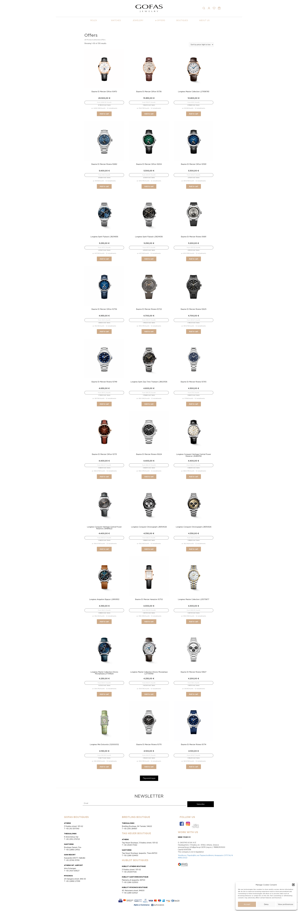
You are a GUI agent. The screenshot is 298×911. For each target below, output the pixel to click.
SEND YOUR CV (184, 837)
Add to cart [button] (104, 114)
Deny (266, 904)
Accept (247, 904)
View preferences (285, 904)
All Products (89, 39)
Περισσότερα (149, 778)
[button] (293, 885)
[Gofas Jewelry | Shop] (149, 8)
